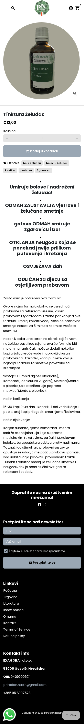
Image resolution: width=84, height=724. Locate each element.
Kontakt (9, 623)
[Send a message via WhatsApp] (9, 714)
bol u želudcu (32, 163)
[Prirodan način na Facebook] (39, 504)
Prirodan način (53, 712)
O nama (9, 616)
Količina (9, 131)
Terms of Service (16, 629)
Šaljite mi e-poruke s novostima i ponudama (37, 551)
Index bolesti (13, 610)
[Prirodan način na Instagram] (44, 504)
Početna (10, 590)
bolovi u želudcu (56, 163)
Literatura (11, 603)
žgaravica (44, 170)
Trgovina (10, 597)
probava (26, 170)
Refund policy (14, 636)
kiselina (10, 170)
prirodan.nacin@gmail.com (24, 684)
